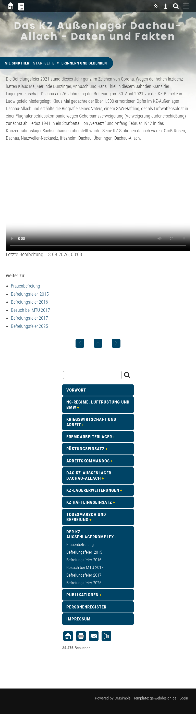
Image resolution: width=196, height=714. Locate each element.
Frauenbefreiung (25, 286)
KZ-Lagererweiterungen (92, 490)
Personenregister (86, 606)
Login (183, 698)
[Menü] (186, 6)
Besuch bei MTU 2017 (30, 310)
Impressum (78, 618)
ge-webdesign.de (163, 698)
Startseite (43, 63)
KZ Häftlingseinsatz (89, 502)
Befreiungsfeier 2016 (29, 302)
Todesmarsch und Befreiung (86, 517)
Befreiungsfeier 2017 (29, 318)
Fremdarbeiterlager (89, 436)
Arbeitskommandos (88, 460)
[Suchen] (176, 6)
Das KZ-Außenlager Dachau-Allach (88, 475)
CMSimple (122, 698)
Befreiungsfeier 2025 (29, 326)
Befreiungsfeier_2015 (30, 294)
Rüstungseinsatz (85, 448)
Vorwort (76, 390)
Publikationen (82, 594)
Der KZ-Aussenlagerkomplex (90, 534)
